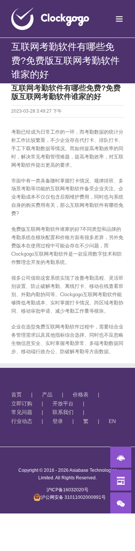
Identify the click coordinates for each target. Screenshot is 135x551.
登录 (57, 421)
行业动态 (21, 421)
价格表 (80, 394)
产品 (47, 394)
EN (112, 421)
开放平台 (63, 403)
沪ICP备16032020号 (67, 489)
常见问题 (21, 412)
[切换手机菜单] (120, 19)
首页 (16, 394)
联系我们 (63, 412)
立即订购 (21, 403)
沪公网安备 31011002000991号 (73, 497)
